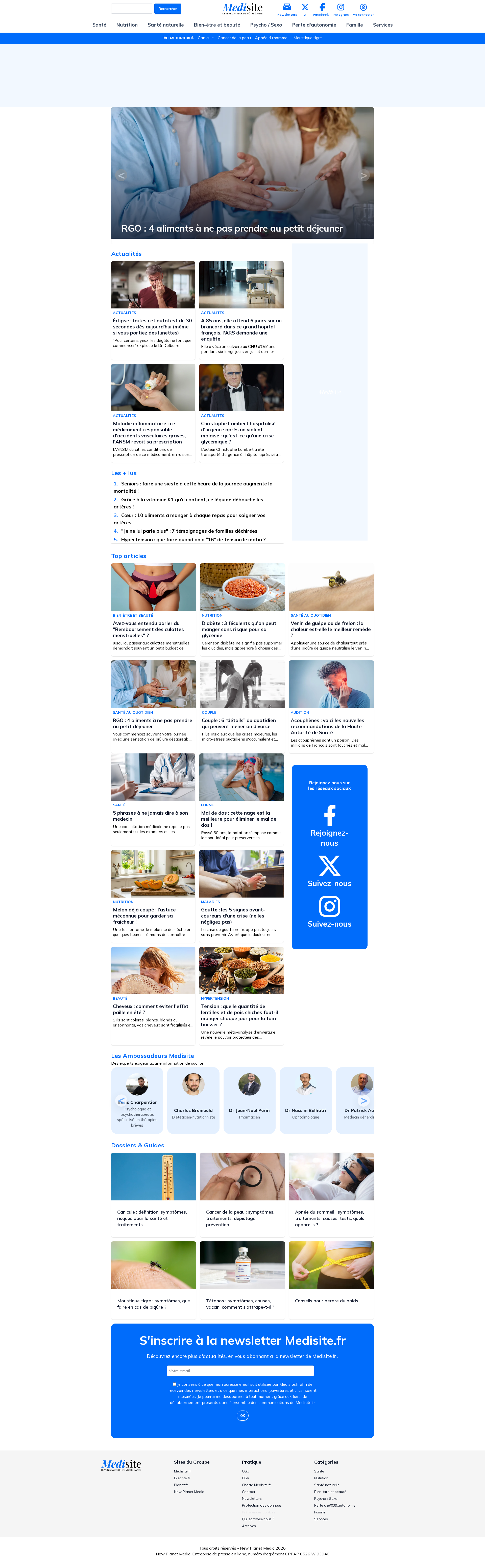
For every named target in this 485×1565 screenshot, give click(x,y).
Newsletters (287, 14)
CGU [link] (245, 1471)
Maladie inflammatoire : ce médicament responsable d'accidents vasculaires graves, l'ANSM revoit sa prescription (149, 432)
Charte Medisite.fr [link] (256, 1485)
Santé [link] (319, 1471)
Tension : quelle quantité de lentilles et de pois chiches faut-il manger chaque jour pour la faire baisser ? (239, 1015)
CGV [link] (245, 1478)
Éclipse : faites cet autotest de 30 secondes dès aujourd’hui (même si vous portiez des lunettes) (152, 327)
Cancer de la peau (234, 37)
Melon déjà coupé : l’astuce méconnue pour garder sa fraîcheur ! (144, 916)
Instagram (341, 14)
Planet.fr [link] (181, 1485)
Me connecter (363, 14)
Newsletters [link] (252, 1498)
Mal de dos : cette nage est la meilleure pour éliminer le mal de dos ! (238, 819)
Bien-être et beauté (217, 25)
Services (383, 25)
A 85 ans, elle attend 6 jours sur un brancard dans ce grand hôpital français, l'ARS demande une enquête (241, 330)
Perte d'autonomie (314, 25)
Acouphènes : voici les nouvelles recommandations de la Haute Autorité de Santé (327, 726)
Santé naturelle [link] (327, 1485)
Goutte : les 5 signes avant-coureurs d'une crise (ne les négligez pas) (233, 916)
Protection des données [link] (262, 1505)
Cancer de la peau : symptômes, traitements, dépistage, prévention (240, 1218)
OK (242, 1416)
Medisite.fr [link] (182, 1471)
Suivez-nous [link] (330, 883)
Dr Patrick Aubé (305, 1110)
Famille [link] (319, 1512)
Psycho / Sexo (266, 25)
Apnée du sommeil (272, 37)
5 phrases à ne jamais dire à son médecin (150, 816)
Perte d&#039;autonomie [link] (334, 1505)
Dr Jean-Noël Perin (193, 1110)
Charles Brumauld (137, 1110)
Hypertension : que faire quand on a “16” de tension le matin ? (193, 539)
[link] (329, 815)
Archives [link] (249, 1526)
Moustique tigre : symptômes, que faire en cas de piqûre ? (153, 1304)
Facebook (321, 14)
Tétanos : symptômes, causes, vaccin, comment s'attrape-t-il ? (240, 1304)
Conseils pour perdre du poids (326, 1301)
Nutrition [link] (321, 1478)
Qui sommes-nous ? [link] (258, 1519)
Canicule (206, 37)
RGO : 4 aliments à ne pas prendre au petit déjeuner (152, 723)
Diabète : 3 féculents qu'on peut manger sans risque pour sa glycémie (239, 629)
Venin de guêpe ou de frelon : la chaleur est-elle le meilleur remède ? (331, 629)
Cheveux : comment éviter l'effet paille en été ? (150, 1009)
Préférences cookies (258, 1512)
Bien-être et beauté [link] (330, 1491)
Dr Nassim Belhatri (249, 1110)
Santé (99, 25)
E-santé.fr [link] (182, 1478)
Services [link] (321, 1519)
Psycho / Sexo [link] (325, 1498)
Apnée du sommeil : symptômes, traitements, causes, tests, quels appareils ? (329, 1218)
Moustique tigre (308, 37)
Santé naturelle (166, 25)
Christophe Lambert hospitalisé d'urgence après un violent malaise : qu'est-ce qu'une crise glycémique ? (238, 432)
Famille (354, 25)
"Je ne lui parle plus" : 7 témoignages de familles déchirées (189, 531)
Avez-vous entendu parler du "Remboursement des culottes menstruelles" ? (148, 629)
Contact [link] (248, 1491)
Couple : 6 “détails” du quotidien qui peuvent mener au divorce (189, 223)
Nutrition (127, 25)
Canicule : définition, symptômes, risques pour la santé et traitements (152, 1218)
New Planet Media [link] (189, 1491)
